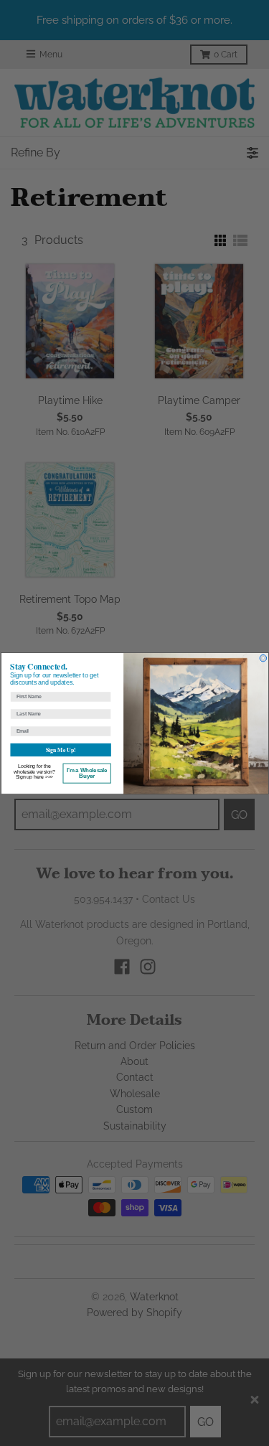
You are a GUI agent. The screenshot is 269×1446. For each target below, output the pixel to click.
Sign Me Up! (60, 749)
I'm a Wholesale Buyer (86, 773)
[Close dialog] (263, 658)
